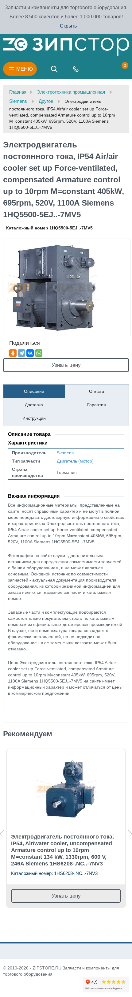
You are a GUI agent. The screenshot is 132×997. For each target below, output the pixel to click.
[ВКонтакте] (30, 353)
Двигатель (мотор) (75, 461)
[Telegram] (21, 353)
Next (130, 833)
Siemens (65, 452)
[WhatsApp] (38, 353)
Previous (2, 833)
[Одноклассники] (13, 353)
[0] (119, 69)
